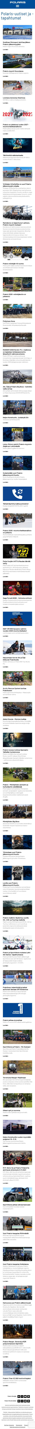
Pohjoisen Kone (9, 321)
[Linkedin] (28, 1396)
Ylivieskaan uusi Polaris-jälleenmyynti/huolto (12, 853)
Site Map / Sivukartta (9, 1425)
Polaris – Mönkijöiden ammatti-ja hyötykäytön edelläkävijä (15, 786)
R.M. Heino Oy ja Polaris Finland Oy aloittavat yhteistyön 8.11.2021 (16, 1169)
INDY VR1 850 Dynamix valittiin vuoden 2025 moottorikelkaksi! (15, 630)
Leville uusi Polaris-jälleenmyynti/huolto (11, 884)
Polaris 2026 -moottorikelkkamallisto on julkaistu (17, 531)
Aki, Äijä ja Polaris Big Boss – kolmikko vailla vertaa (17, 388)
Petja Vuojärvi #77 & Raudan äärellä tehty (16, 562)
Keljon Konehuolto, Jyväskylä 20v (15, 417)
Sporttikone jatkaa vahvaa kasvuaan (16, 1205)
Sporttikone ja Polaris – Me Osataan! (17, 1047)
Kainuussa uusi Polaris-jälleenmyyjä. (17, 1303)
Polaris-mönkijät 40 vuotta (13, 264)
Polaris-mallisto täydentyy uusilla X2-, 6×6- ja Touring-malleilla (16, 919)
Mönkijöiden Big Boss (11, 821)
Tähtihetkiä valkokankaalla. (13, 155)
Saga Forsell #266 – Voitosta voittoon (17, 598)
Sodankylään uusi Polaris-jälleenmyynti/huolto (13, 474)
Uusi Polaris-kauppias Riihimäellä (15, 1233)
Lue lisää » (5, 49)
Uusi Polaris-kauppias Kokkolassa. (16, 1264)
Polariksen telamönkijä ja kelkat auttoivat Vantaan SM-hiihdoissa (15, 988)
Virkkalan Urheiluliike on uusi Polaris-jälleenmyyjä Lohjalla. (17, 185)
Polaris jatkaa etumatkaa (12, 1020)
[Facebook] (19, 1396)
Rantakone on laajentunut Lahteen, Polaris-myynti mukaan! (16, 224)
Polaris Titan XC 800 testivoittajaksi (17, 1378)
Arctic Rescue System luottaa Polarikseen (14, 689)
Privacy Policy (27, 1425)
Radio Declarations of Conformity (17, 1427)
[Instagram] (22, 1396)
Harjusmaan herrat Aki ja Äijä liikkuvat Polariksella (14, 659)
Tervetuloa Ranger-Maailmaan (14, 1078)
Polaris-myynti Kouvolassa (13, 71)
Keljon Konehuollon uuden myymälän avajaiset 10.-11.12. (17, 1138)
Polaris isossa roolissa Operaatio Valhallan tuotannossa (15, 751)
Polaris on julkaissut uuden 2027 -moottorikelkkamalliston (16, 125)
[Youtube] (25, 1396)
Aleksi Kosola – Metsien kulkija (14, 719)
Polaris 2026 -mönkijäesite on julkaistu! (14, 295)
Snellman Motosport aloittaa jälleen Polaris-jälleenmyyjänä (16, 43)
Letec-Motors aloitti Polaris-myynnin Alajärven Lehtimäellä (17, 445)
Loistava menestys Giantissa (14, 98)
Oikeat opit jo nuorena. (11, 1110)
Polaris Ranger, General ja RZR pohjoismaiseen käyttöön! (14, 1343)
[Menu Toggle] (17, 6)
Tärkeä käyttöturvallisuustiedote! (16, 504)
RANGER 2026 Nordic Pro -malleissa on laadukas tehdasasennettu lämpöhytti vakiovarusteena (17, 352)
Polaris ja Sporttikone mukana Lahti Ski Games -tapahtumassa (16, 953)
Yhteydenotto (19, 1425)
